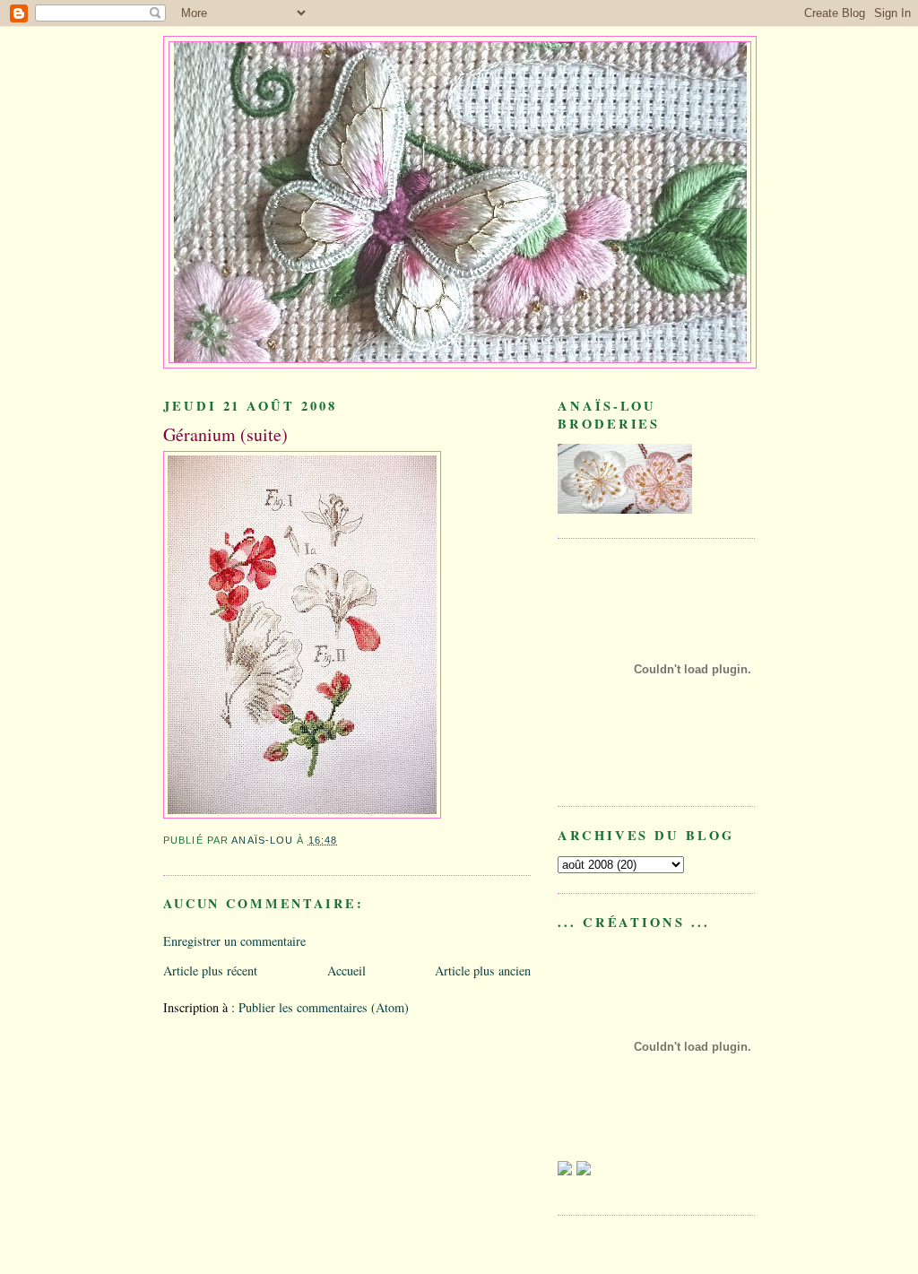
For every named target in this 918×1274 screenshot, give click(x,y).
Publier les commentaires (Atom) (323, 1007)
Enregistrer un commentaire (234, 940)
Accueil (346, 970)
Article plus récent (210, 970)
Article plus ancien (483, 970)
